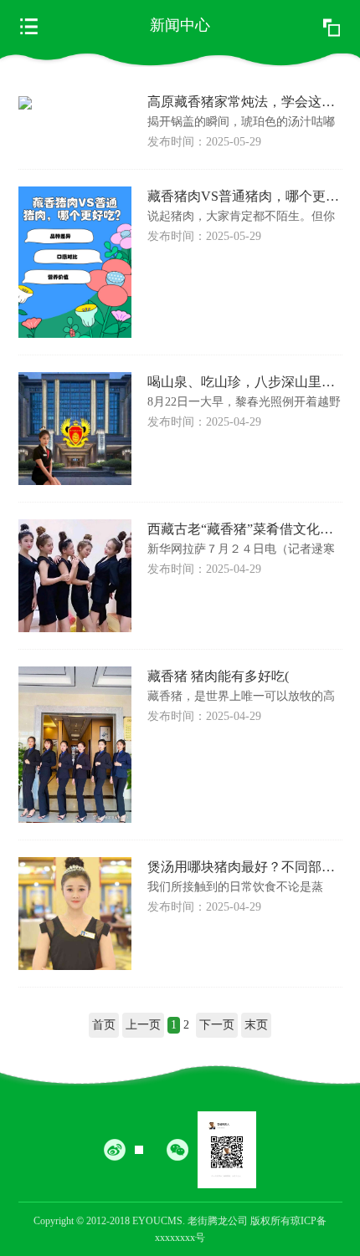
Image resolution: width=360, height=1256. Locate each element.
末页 (256, 1025)
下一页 (216, 1025)
